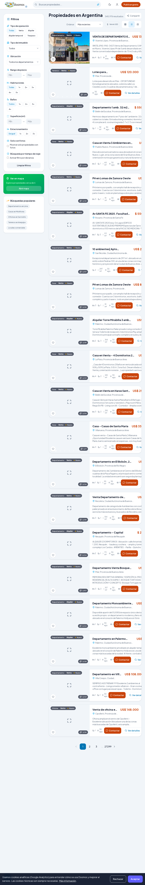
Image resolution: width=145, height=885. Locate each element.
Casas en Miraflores (16, 212)
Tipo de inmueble (19, 42)
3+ (33, 87)
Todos (11, 104)
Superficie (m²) (17, 116)
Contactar (126, 57)
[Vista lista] (131, 24)
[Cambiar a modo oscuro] (110, 4)
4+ (10, 92)
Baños (13, 99)
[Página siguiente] (114, 746)
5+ (17, 92)
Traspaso (31, 36)
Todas (11, 30)
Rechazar (118, 878)
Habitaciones (17, 82)
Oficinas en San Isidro (17, 217)
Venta (21, 30)
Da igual (12, 134)
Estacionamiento (19, 129)
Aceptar (135, 878)
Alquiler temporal (16, 36)
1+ (19, 87)
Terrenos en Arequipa (16, 222)
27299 (108, 746)
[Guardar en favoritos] (53, 59)
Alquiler (31, 30)
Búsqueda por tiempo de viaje (25, 153)
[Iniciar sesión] (117, 4)
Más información (67, 880)
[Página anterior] (76, 746)
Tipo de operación (19, 26)
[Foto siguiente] (86, 47)
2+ (26, 87)
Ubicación (15, 56)
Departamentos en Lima (18, 206)
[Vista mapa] (138, 24)
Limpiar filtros (24, 165)
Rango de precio (18, 70)
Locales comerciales (16, 228)
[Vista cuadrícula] (125, 24)
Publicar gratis (131, 4)
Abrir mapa (24, 188)
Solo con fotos (17, 140)
